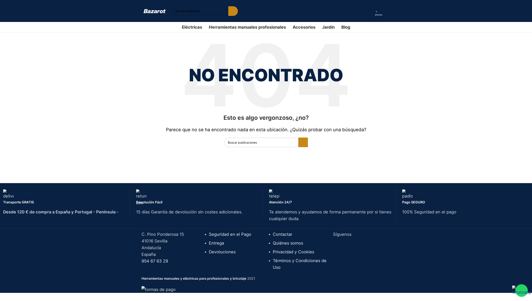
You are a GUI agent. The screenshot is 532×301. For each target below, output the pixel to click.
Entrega (216, 243)
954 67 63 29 (155, 261)
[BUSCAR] (233, 11)
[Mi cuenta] (370, 11)
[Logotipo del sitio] (155, 10)
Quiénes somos (288, 243)
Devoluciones (222, 251)
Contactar (282, 234)
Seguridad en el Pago (230, 234)
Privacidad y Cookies (293, 251)
